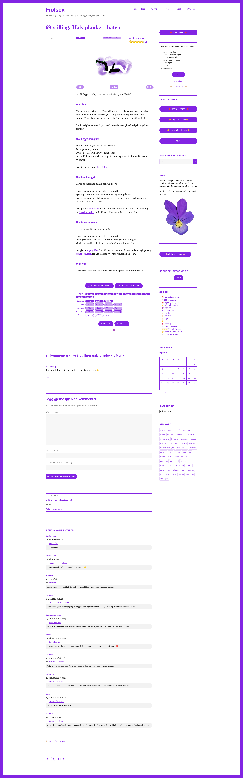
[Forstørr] (129, 50)
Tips (143, 9)
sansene (163, 465)
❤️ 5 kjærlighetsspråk (170, 303)
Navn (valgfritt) (54, 450)
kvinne (177, 452)
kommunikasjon (167, 448)
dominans (164, 439)
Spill (179, 9)
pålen (172, 461)
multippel (179, 457)
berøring (186, 430)
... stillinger (167, 68)
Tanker (166, 9)
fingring (174, 439)
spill (183, 470)
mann (162, 457)
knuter (192, 443)
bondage (171, 434)
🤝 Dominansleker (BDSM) (172, 332)
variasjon (164, 479)
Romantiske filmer (56, 662)
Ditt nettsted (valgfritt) (59, 463)
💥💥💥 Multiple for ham (171, 329)
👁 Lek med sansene (169, 311)
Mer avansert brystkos (58, 563)
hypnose (173, 443)
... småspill (167, 63)
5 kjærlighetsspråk (168, 430)
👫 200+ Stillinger (168, 300)
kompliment (182, 448)
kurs (170, 452)
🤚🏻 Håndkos (166, 316)
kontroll (193, 448)
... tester (166, 65)
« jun (167, 392)
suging (191, 470)
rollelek (184, 461)
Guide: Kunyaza (55, 622)
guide (193, 439)
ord (187, 457)
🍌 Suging (165, 321)
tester (174, 474)
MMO (170, 457)
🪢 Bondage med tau (169, 334)
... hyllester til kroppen (172, 60)
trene (181, 474)
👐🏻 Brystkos (166, 313)
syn (161, 474)
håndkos (183, 443)
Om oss (191, 9)
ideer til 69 (101, 167)
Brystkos (52, 583)
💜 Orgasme (166, 308)
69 (179, 430)
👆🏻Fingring (166, 318)
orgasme (164, 461)
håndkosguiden (84, 254)
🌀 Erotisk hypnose (169, 326)
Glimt (154, 9)
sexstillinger (165, 470)
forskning (184, 439)
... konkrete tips (169, 52)
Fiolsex (55, 10)
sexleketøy (179, 465)
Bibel (162, 434)
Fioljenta (49, 38)
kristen (163, 452)
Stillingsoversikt (99, 286)
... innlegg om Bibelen (172, 57)
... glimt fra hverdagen (172, 55)
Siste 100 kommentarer (57, 741)
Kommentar (53, 412)
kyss (184, 452)
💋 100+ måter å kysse (170, 297)
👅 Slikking (166, 324)
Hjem (134, 9)
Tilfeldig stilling (128, 286)
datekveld (190, 434)
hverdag (163, 443)
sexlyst (189, 465)
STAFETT (122, 324)
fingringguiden (86, 212)
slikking (176, 470)
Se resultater (178, 81)
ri (178, 461)
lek (190, 452)
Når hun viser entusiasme (59, 603)
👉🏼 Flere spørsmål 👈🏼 (178, 87)
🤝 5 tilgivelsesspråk (169, 305)
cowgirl (180, 434)
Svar (48, 377)
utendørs (190, 474)
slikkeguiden (93, 208)
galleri (106, 324)
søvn (167, 474)
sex (171, 465)
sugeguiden (92, 250)
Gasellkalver (53, 543)
